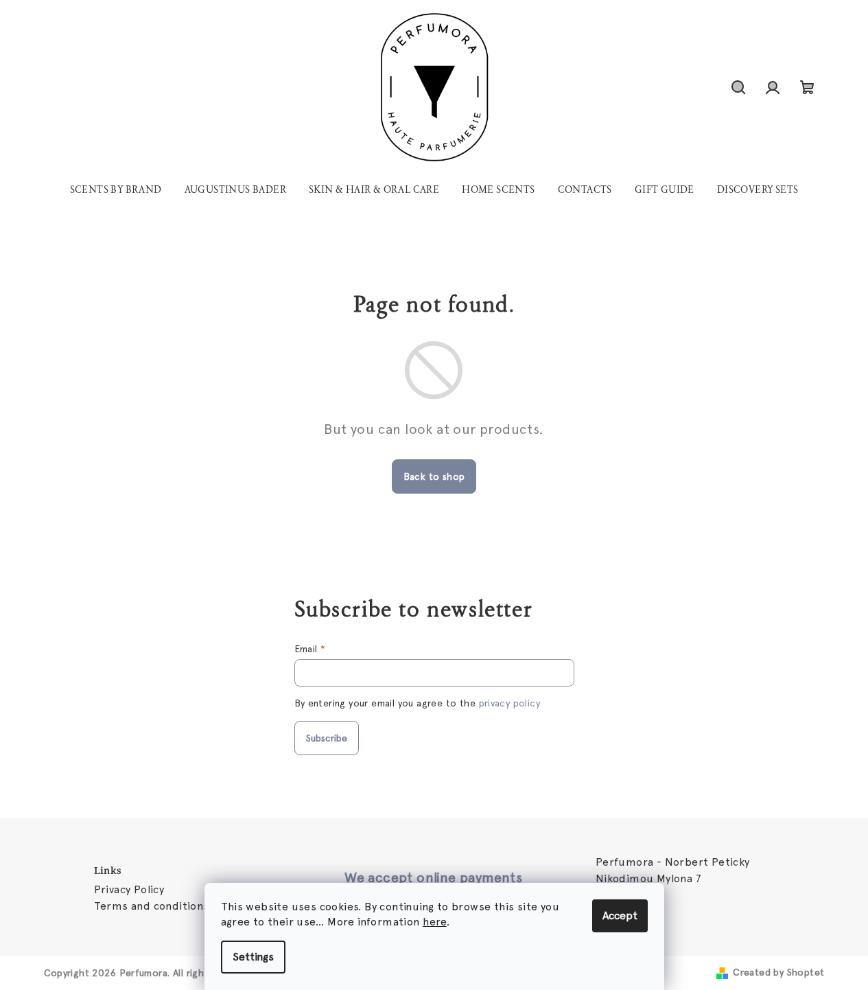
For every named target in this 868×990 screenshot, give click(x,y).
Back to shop (434, 476)
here (435, 921)
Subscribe (326, 738)
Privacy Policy (129, 889)
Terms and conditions (151, 905)
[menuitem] (116, 190)
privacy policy (510, 703)
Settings (253, 956)
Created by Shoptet (778, 972)
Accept (619, 915)
